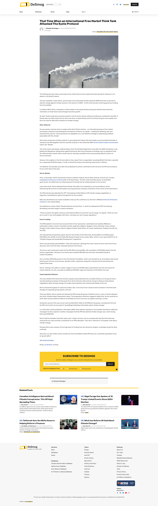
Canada (86, 472)
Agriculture (88, 461)
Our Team (120, 452)
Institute (43, 202)
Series (53, 455)
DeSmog (37, 4)
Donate (134, 4)
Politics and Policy (90, 463)
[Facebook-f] (113, 4)
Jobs (118, 469)
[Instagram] (129, 493)
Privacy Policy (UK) (123, 474)
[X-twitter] (117, 4)
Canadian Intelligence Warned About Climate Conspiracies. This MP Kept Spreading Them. (36, 399)
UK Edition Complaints (124, 477)
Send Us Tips (121, 463)
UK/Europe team (86, 368)
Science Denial (89, 452)
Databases (54, 452)
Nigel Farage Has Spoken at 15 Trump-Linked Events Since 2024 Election (97, 399)
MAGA (87, 412)
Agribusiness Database (58, 466)
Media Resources (122, 461)
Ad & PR (87, 455)
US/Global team (73, 368)
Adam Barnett (86, 404)
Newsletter (120, 490)
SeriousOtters (29, 501)
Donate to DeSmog (123, 466)
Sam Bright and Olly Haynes (28, 426)
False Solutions (89, 466)
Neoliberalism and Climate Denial (107, 31)
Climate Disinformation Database (61, 463)
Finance (86, 474)
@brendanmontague (47, 340)
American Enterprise (110, 200)
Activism (87, 469)
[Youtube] (126, 493)
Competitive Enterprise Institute (51, 180)
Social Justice (88, 458)
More (83, 12)
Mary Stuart (24, 404)
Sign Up (110, 364)
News (53, 450)
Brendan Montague (52, 28)
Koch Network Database (58, 469)
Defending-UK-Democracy (32, 432)
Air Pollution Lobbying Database (61, 472)
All (63, 368)
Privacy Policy (121, 472)
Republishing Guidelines (124, 458)
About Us (120, 450)
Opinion (86, 477)
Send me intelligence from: (51, 368)
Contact (119, 455)
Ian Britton (48, 345)
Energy (86, 450)
